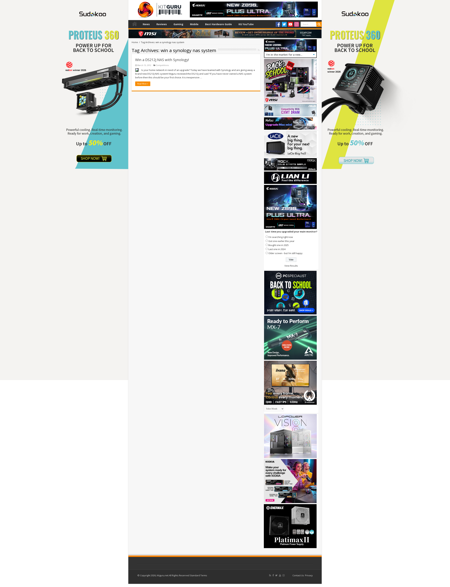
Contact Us (298, 575)
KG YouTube (246, 24)
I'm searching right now (280, 237)
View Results (291, 265)
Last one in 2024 (276, 249)
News (146, 24)
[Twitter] (284, 24)
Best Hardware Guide (218, 24)
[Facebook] (278, 24)
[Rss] (270, 575)
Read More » (142, 84)
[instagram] (283, 575)
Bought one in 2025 (278, 245)
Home (134, 23)
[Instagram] (296, 24)
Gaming (178, 24)
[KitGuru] (159, 8)
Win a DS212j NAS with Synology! (162, 59)
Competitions (162, 65)
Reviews (161, 24)
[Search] (319, 24)
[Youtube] (290, 24)
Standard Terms (198, 575)
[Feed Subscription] (258, 50)
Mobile (194, 24)
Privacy (309, 575)
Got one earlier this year (281, 241)
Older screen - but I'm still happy (285, 253)
